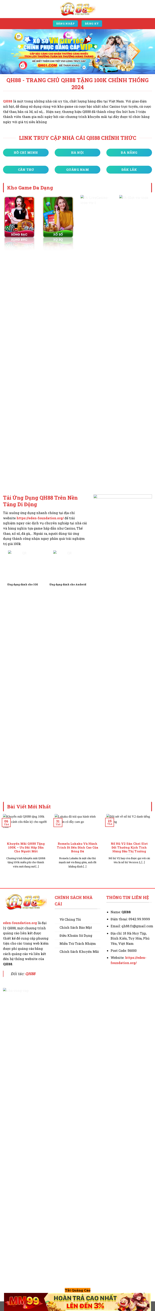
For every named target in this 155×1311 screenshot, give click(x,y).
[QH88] (77, 8)
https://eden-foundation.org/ (40, 518)
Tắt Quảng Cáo (77, 1290)
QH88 (7, 101)
